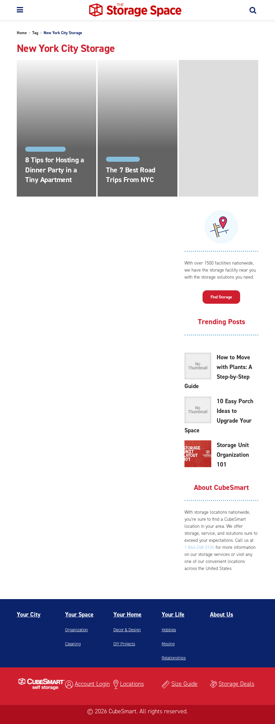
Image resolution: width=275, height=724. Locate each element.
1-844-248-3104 (199, 547)
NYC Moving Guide (45, 149)
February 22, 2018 (123, 194)
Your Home (127, 614)
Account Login (92, 684)
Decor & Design (127, 630)
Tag (35, 32)
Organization (76, 630)
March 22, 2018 (39, 194)
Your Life (173, 614)
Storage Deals (236, 684)
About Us (221, 614)
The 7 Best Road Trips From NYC (130, 175)
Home (22, 32)
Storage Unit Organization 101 (233, 454)
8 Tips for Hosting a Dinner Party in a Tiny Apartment (54, 170)
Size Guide (184, 684)
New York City (123, 159)
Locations (132, 684)
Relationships (174, 658)
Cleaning (73, 644)
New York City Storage (63, 32)
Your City (29, 614)
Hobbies (169, 630)
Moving (168, 644)
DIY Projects (124, 644)
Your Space (79, 614)
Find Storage (221, 297)
